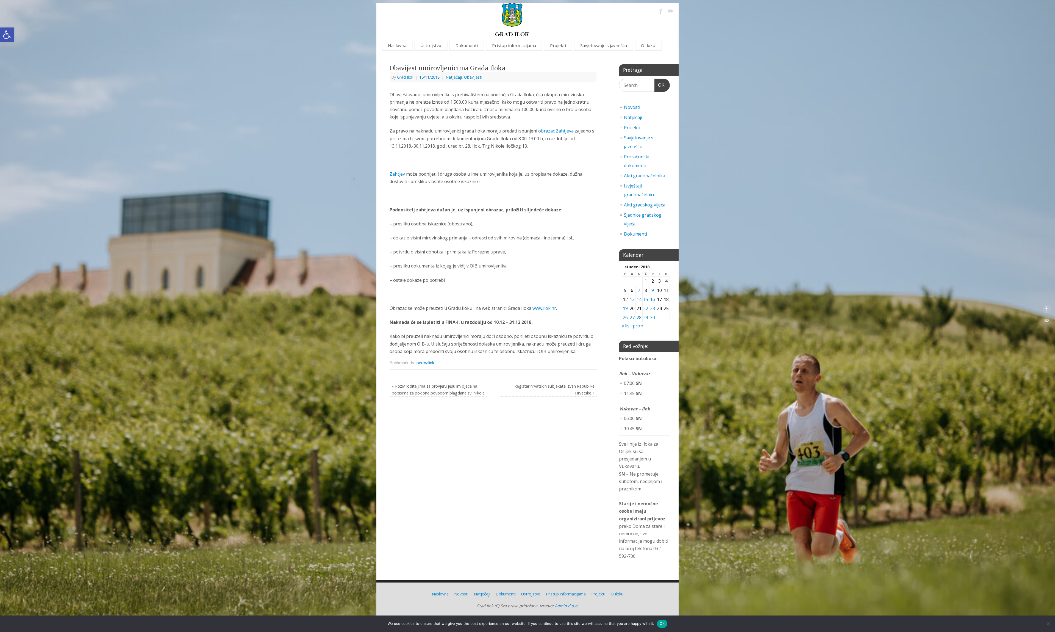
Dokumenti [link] (467, 45)
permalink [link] (425, 362)
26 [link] (625, 317)
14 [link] (639, 299)
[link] (7, 34)
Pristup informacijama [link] (514, 45)
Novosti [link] (632, 107)
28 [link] (639, 317)
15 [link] (645, 299)
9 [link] (652, 290)
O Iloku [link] (648, 45)
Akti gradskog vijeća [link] (644, 205)
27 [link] (632, 317)
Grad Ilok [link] (405, 77)
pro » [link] (638, 326)
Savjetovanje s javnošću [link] (603, 45)
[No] (1048, 624)
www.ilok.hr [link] (544, 308)
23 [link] (652, 308)
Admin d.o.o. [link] (567, 605)
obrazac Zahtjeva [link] (556, 131)
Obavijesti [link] (473, 77)
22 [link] (645, 308)
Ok (662, 623)
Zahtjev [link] (398, 174)
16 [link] (652, 299)
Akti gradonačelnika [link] (644, 176)
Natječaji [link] (454, 77)
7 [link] (639, 290)
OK (659, 84)
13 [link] (632, 299)
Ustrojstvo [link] (430, 45)
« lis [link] (625, 326)
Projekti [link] (558, 45)
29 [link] (645, 317)
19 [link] (625, 308)
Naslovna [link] (397, 45)
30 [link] (652, 317)
